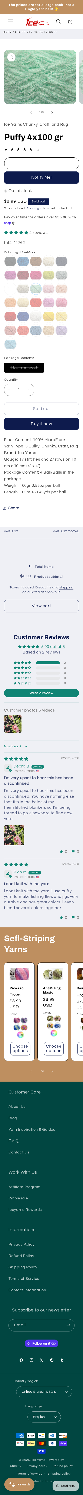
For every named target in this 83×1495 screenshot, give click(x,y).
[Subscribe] (68, 1325)
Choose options (20, 1048)
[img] (16, 759)
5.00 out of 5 (53, 647)
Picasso (17, 988)
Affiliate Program (25, 1187)
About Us (17, 1107)
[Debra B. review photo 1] (14, 835)
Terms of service (29, 1473)
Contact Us (19, 1152)
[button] (11, 22)
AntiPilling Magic (52, 990)
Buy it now (41, 424)
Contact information (44, 1481)
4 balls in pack (27, 369)
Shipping (33, 208)
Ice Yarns (38, 1459)
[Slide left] (31, 112)
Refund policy (63, 1466)
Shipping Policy (23, 1267)
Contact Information (27, 1290)
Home (7, 32)
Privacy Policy (22, 1244)
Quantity (11, 379)
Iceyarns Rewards (25, 1210)
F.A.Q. (14, 1141)
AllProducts (23, 32)
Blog (13, 1118)
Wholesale (18, 1198)
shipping (66, 587)
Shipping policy (58, 1473)
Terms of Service (24, 1279)
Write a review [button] (41, 693)
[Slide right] (52, 112)
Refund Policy (21, 1256)
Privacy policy (36, 1466)
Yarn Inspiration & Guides (32, 1130)
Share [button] (13, 508)
